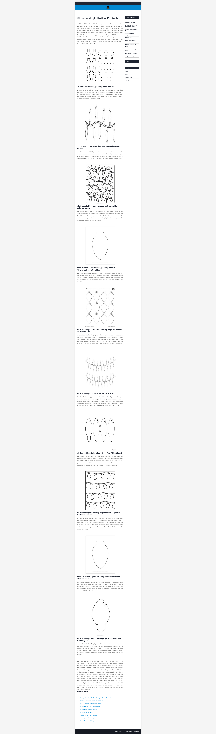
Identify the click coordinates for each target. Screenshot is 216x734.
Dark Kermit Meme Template (129, 34)
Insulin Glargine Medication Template (91, 703)
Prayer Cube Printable (86, 712)
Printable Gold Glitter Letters (88, 709)
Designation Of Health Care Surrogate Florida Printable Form (97, 698)
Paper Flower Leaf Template (88, 721)
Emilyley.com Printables (131, 53)
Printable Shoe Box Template (88, 695)
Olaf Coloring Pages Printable (88, 715)
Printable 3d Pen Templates (132, 37)
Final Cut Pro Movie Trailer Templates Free (92, 701)
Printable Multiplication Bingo (131, 45)
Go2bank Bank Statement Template (131, 30)
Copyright (127, 80)
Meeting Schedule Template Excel (89, 718)
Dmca (126, 71)
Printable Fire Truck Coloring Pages (90, 706)
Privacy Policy (128, 77)
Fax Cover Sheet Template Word (131, 49)
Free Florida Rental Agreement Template (130, 21)
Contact (127, 74)
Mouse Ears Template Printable (130, 41)
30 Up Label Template (130, 56)
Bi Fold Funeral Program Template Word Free (131, 26)
